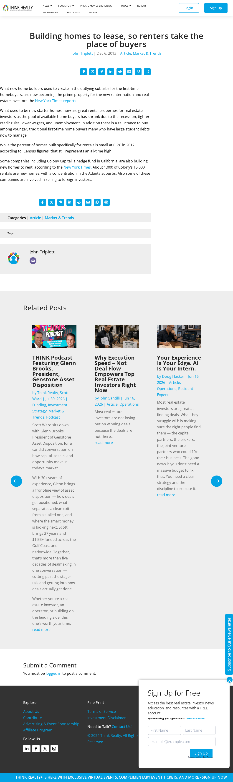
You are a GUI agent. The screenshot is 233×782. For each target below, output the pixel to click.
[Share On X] (92, 71)
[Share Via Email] (129, 71)
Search (93, 12)
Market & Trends (147, 53)
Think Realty (47, 392)
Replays (141, 5)
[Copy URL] (138, 71)
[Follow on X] (45, 748)
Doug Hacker (173, 376)
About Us (31, 711)
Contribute (32, 717)
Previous (20, 481)
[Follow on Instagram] (54, 748)
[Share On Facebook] (83, 71)
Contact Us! (122, 726)
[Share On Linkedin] (110, 71)
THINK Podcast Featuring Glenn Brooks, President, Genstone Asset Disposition (54, 371)
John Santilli (110, 398)
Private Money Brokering (96, 5)
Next (213, 481)
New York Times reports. (56, 100)
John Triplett (82, 53)
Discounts (73, 12)
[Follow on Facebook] (36, 748)
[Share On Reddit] (119, 71)
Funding (39, 404)
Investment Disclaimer (106, 717)
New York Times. (77, 167)
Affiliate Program (37, 730)
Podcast (53, 417)
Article (125, 53)
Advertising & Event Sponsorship (51, 723)
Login (189, 8)
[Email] (33, 260)
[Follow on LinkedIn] (26, 748)
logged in (53, 673)
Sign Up (216, 8)
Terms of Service (101, 711)
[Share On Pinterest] (101, 71)
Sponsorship (50, 12)
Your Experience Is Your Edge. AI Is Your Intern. (179, 363)
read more (41, 629)
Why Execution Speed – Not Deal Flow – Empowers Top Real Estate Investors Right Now (115, 374)
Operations (129, 404)
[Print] (147, 71)
